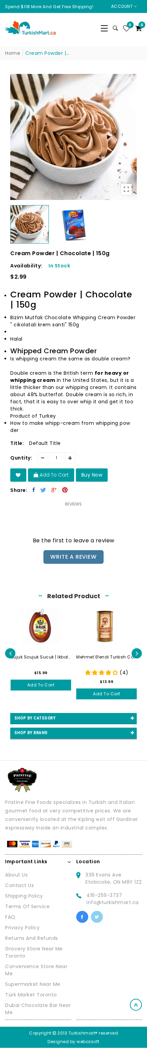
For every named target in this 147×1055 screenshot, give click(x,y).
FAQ (10, 917)
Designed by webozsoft (73, 1041)
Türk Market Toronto (31, 994)
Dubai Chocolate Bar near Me (38, 1009)
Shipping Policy (24, 896)
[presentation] (10, 653)
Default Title (45, 443)
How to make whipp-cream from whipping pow (70, 423)
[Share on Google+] (54, 490)
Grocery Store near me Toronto (34, 952)
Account (122, 6)
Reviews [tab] (73, 504)
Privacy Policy (22, 927)
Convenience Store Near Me (36, 970)
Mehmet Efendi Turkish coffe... (106, 657)
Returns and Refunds (31, 938)
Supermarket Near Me (33, 984)
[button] (73, 362)
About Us (16, 874)
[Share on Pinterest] (65, 490)
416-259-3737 (104, 895)
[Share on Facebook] (33, 490)
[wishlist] (18, 475)
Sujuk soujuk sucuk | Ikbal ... (41, 657)
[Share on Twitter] (43, 490)
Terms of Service (27, 906)
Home (12, 53)
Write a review (73, 557)
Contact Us (19, 885)
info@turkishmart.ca (112, 902)
